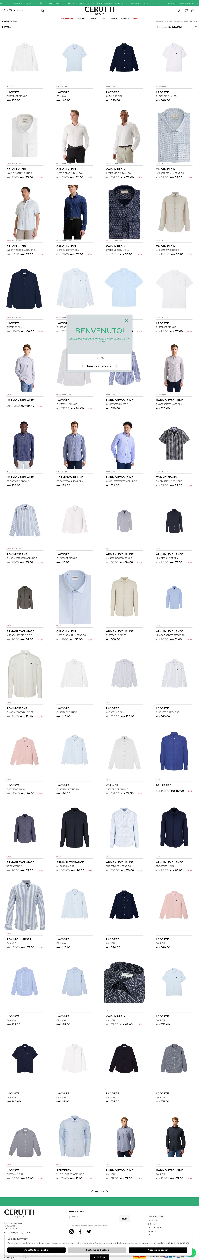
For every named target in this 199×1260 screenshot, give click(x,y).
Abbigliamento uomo (177, 21)
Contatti (152, 1224)
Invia (124, 1218)
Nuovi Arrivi (67, 18)
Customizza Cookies (97, 1250)
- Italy (11, 10)
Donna (93, 18)
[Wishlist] (186, 11)
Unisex (114, 18)
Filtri (6, 27)
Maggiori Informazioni (177, 1243)
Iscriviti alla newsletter (99, 366)
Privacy (152, 1231)
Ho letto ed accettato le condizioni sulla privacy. (89, 1226)
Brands (125, 18)
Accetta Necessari (158, 1250)
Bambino (81, 18)
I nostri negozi (155, 1217)
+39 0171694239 (11, 1229)
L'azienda (153, 1220)
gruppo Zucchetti (18, 1257)
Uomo (103, 18)
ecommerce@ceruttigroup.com (17, 1232)
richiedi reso (99, 1257)
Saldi (135, 18)
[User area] (180, 11)
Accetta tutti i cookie (36, 1250)
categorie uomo (162, 21)
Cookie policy (155, 1228)
